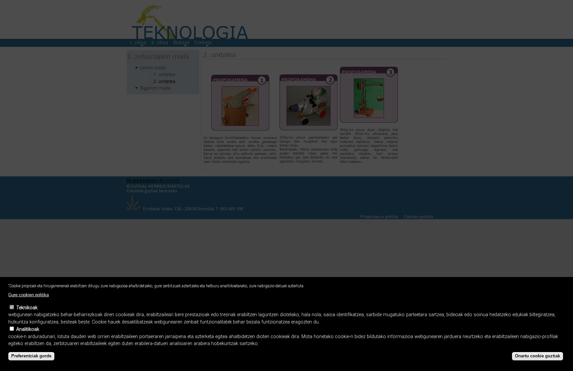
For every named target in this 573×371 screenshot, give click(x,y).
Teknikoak (26, 308)
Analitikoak (27, 329)
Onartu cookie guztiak (537, 356)
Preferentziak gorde (31, 356)
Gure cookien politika (28, 294)
